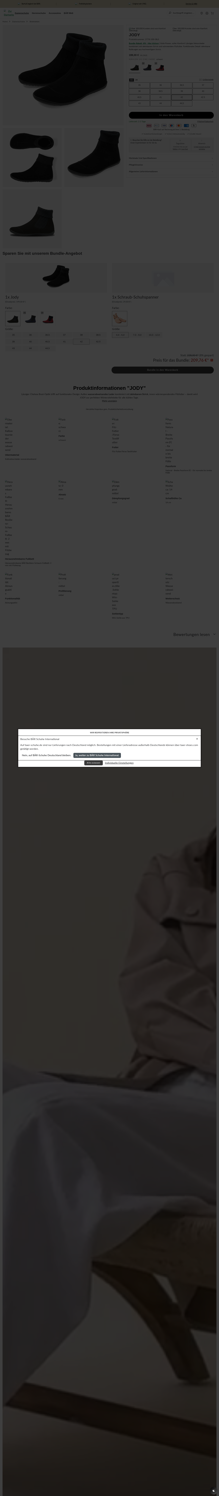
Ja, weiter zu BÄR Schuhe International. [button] (97, 755)
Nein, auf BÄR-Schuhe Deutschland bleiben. (46, 755)
